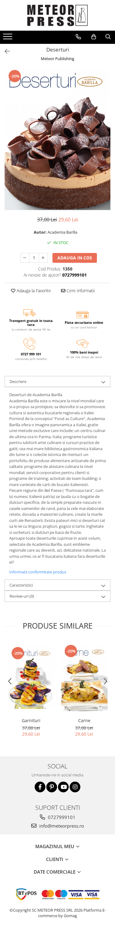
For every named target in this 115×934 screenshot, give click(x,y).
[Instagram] (75, 787)
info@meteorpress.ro (61, 826)
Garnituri (31, 720)
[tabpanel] (57, 139)
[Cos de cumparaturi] (93, 37)
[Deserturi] (57, 139)
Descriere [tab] (18, 381)
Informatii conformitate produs (37, 572)
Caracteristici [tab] (21, 585)
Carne (84, 720)
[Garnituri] (31, 677)
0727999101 (61, 817)
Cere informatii (80, 290)
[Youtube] (63, 787)
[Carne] (84, 677)
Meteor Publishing (57, 58)
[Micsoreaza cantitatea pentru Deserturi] (24, 258)
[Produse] (8, 38)
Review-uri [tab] (22, 596)
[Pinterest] (51, 787)
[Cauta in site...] (108, 37)
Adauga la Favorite (33, 290)
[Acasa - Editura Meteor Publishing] (57, 15)
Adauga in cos (74, 258)
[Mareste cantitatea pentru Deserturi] (43, 258)
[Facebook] (40, 787)
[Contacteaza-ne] (78, 37)
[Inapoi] (4, 51)
